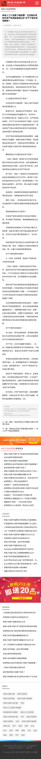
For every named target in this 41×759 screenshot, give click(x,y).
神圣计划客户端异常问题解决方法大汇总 (19, 534)
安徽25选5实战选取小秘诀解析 (15, 567)
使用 (11, 735)
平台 (29, 730)
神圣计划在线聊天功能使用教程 (16, 461)
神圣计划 (6, 726)
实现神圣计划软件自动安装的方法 (17, 538)
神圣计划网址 (8, 721)
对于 (17, 735)
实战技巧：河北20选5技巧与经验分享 (18, 495)
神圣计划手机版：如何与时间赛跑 (17, 542)
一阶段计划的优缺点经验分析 (14, 667)
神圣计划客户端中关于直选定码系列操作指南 (21, 454)
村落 (11, 730)
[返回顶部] (36, 680)
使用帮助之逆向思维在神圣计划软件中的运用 (21, 488)
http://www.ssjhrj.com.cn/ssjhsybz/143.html (17, 415)
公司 (22, 717)
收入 (5, 730)
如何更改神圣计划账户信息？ (15, 468)
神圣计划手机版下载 (10, 717)
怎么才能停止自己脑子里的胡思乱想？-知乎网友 (22, 564)
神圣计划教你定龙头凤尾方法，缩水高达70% (21, 478)
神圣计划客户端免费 (29, 721)
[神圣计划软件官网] (14, 3)
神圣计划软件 (22, 694)
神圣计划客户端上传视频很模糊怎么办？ (19, 553)
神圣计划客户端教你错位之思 (15, 545)
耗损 (20, 726)
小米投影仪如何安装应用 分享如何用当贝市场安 (22, 527)
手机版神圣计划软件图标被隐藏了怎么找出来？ (22, 523)
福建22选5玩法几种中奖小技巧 (15, 571)
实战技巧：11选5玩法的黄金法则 (16, 485)
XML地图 (34, 752)
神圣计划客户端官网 (24, 698)
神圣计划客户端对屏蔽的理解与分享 (17, 474)
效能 (23, 730)
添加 (5, 735)
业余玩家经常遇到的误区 (13, 457)
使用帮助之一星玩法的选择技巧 (16, 481)
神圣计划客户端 (9, 694)
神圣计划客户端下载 (10, 703)
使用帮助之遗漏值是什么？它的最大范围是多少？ (21, 498)
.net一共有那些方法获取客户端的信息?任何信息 (22, 531)
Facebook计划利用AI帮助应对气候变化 (18, 549)
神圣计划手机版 (9, 698)
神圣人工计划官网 (27, 712)
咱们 (23, 735)
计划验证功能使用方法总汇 (14, 492)
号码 (22, 703)
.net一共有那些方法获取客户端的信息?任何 (19, 645)
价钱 (26, 726)
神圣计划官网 (31, 717)
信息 (35, 730)
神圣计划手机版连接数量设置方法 (17, 556)
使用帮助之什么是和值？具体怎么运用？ (19, 505)
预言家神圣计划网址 (10, 712)
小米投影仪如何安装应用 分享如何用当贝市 (19, 613)
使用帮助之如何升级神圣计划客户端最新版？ (21, 464)
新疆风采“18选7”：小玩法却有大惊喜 (18, 502)
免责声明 (29, 748)
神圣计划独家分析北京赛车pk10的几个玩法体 (20, 676)
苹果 (17, 730)
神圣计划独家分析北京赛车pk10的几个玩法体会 (21, 471)
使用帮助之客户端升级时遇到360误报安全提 (19, 631)
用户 (14, 726)
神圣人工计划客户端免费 (12, 708)
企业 (32, 726)
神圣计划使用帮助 (8, 448)
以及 (17, 721)
